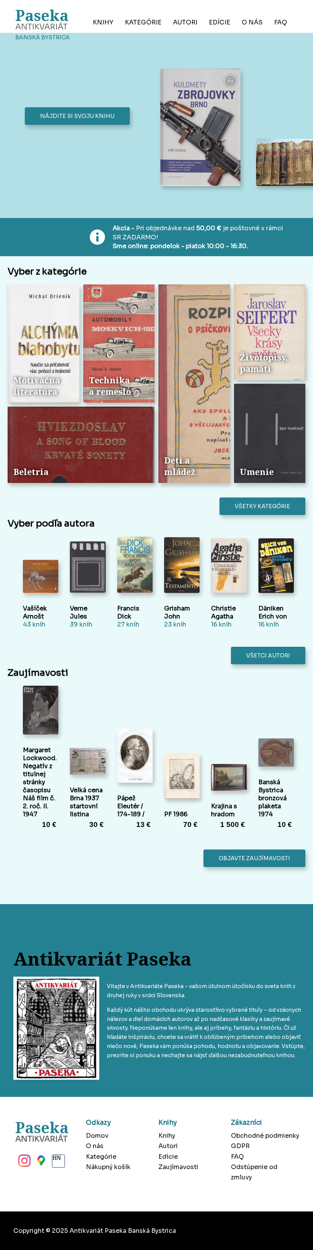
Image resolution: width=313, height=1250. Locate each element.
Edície (219, 22)
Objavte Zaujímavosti (254, 858)
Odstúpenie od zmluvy (254, 1172)
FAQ (280, 22)
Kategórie (143, 22)
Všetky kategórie (262, 506)
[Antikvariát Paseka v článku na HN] (57, 1163)
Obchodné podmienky (265, 1136)
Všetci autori (268, 655)
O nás (252, 22)
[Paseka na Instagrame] (23, 1163)
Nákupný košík (108, 1167)
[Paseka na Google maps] (40, 1163)
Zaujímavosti (178, 1167)
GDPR (240, 1146)
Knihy (103, 22)
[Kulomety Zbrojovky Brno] (202, 128)
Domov (97, 1136)
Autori (185, 22)
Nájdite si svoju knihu (77, 116)
